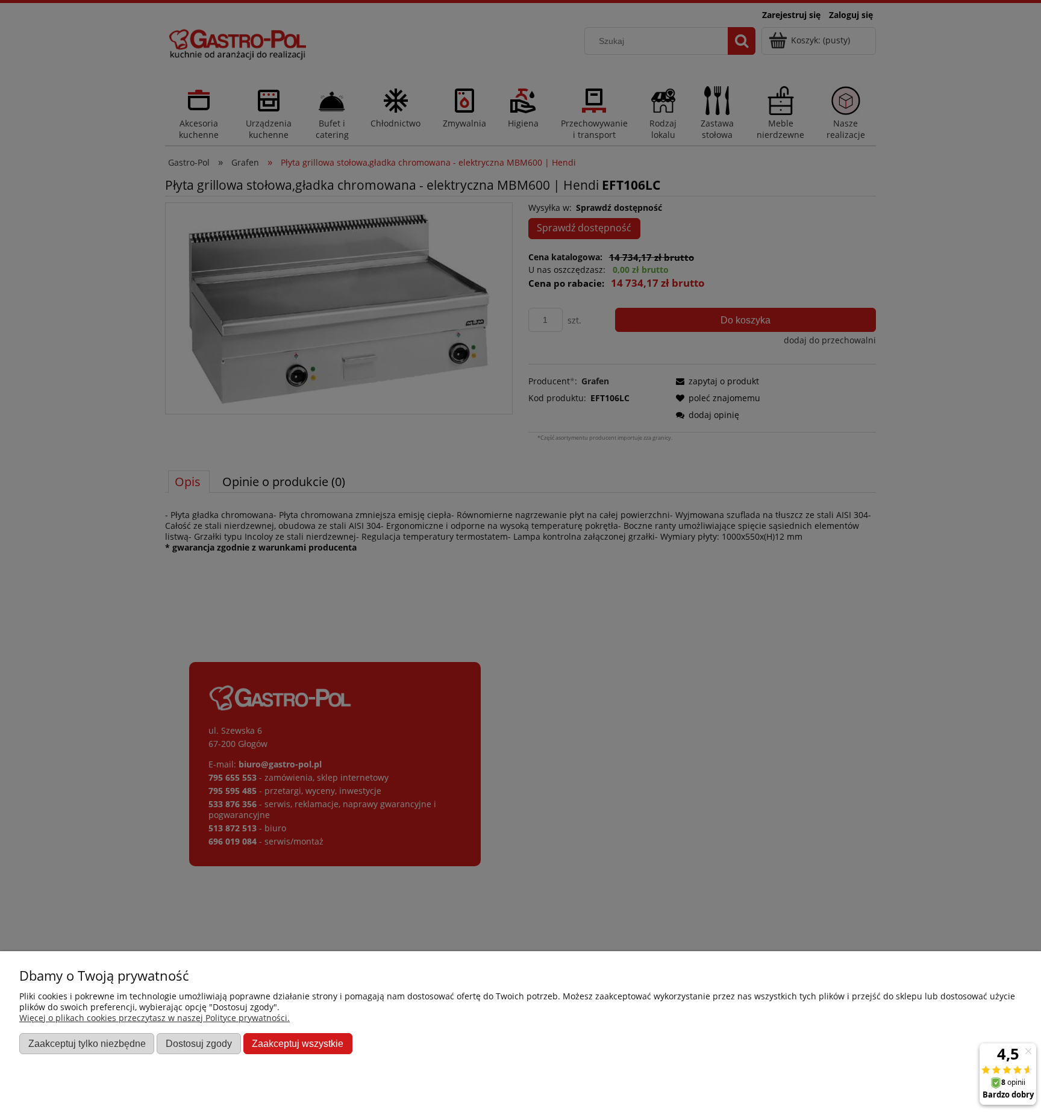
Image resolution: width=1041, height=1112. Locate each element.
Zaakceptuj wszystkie (297, 1043)
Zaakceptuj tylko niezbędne (87, 1043)
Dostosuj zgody (199, 1043)
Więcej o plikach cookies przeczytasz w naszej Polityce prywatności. (154, 1017)
